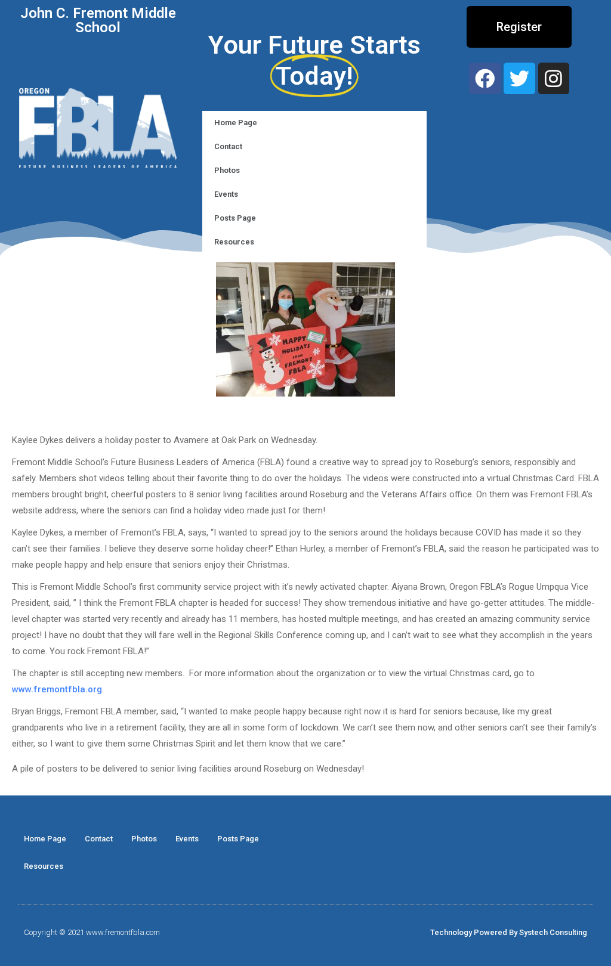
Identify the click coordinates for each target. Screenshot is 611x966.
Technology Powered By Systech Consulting (508, 932)
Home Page (235, 122)
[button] (519, 27)
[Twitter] (519, 78)
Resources (234, 241)
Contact (228, 146)
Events (226, 194)
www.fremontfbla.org (57, 689)
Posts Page (235, 217)
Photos (227, 170)
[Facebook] (485, 78)
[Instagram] (554, 78)
